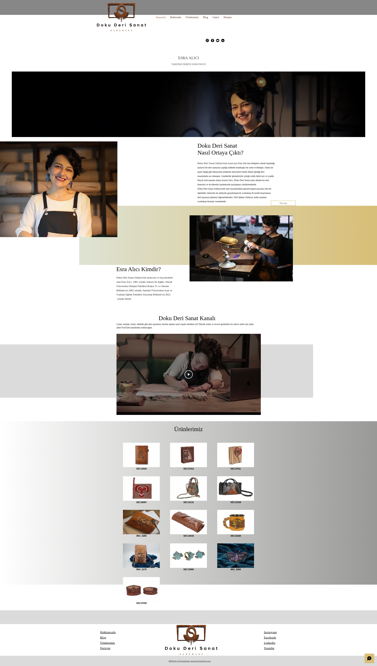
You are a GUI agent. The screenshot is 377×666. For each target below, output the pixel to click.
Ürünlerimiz (107, 642)
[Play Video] (189, 374)
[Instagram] (207, 40)
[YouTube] (217, 40)
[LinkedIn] (222, 40)
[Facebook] (212, 40)
